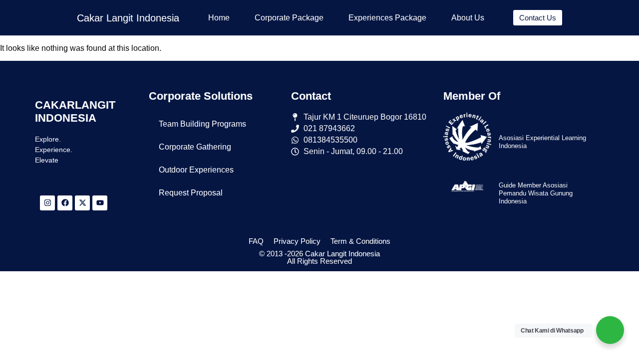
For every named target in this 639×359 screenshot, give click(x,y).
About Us (467, 17)
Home (219, 17)
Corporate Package (289, 17)
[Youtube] (99, 202)
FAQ (256, 241)
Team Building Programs (202, 124)
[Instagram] (47, 202)
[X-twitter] (82, 202)
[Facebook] (64, 202)
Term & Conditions (360, 241)
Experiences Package (387, 17)
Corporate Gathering (195, 147)
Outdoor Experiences (196, 170)
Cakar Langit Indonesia (128, 17)
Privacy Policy (297, 241)
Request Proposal (191, 192)
